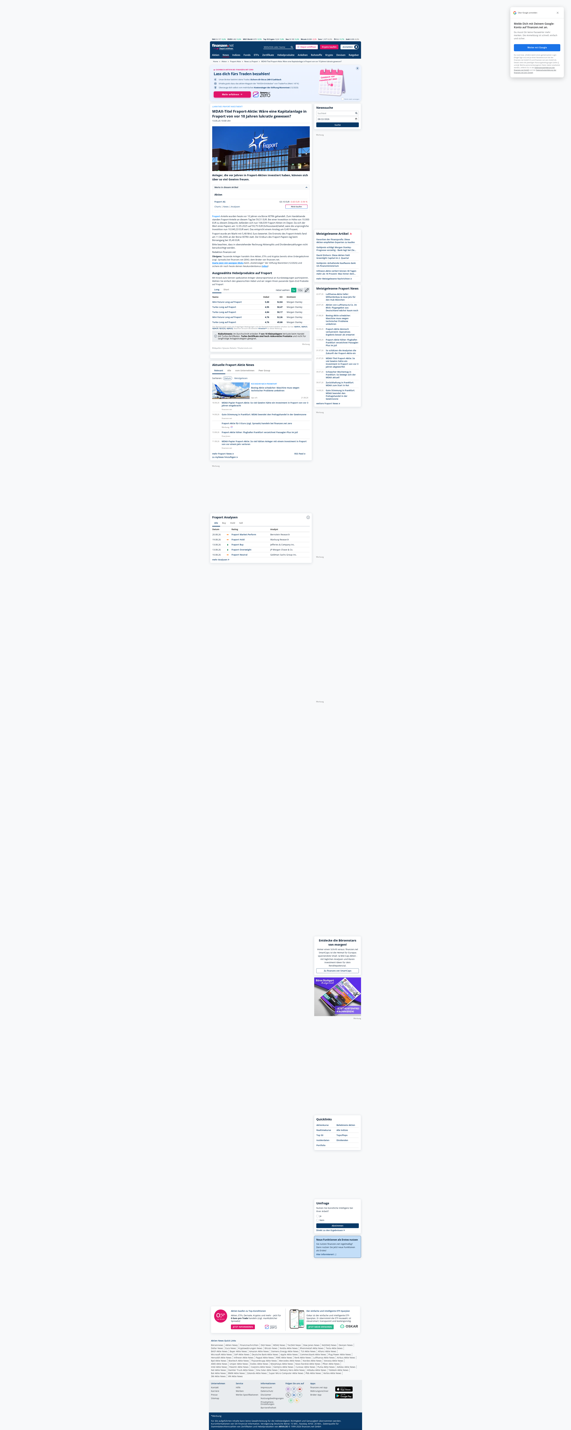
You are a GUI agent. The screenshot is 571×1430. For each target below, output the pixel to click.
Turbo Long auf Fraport (224, 307)
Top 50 (319, 1135)
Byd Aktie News (218, 1360)
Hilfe (238, 1387)
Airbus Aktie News (346, 1357)
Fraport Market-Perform (244, 534)
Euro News (230, 1348)
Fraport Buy (238, 544)
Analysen (235, 206)
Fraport (216, 216)
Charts (217, 206)
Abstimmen (337, 1225)
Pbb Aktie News (313, 1373)
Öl (335, 39)
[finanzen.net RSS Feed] (296, 1400)
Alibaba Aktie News (316, 1370)
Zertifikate (268, 55)
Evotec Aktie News (259, 1363)
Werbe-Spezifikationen (247, 1395)
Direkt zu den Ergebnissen (329, 1230)
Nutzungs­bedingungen (272, 1398)
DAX (213, 39)
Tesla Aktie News (334, 1348)
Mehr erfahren (230, 94)
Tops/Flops (342, 1135)
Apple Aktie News (289, 1354)
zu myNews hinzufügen (224, 457)
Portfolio (320, 1145)
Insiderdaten (322, 1140)
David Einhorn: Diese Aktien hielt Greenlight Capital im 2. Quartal (333, 256)
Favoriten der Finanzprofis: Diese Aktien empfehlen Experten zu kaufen (335, 241)
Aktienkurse (322, 1125)
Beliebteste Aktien (346, 1125)
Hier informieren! (325, 1254)
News (226, 55)
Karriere (215, 1391)
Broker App (315, 1395)
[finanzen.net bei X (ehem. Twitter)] (288, 1395)
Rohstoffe (316, 55)
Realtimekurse (323, 1130)
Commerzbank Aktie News (313, 1354)
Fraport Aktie (235, 61)
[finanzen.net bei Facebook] (294, 1389)
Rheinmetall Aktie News (312, 1348)
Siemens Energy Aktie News (285, 1351)
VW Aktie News (235, 1376)
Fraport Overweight (241, 549)
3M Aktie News (218, 1376)
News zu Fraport (251, 61)
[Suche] (292, 47)
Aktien (215, 55)
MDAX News (279, 1345)
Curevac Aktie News (305, 1367)
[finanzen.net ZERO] (261, 94)
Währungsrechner (319, 1391)
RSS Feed (299, 453)
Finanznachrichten (249, 1345)
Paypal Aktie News (265, 1357)
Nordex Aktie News (312, 1360)
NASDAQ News (329, 1345)
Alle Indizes (342, 1130)
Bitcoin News (271, 1348)
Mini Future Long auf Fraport (227, 302)
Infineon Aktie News (244, 1357)
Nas (287, 39)
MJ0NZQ (230, 328)
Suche (338, 124)
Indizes (236, 55)
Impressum (266, 1387)
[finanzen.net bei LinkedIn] (294, 1395)
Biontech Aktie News (239, 1360)
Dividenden (342, 1140)
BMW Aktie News (236, 1373)
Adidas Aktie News (346, 1367)
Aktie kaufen (296, 206)
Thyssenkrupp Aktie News (264, 1360)
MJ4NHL (297, 327)
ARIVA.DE (283, 1426)
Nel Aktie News (218, 1370)
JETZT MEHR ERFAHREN (320, 1326)
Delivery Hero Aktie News (292, 1370)
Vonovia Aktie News (333, 1360)
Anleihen (303, 55)
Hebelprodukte (285, 55)
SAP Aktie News (242, 1354)
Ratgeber (354, 55)
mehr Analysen (220, 559)
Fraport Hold (238, 539)
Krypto (329, 55)
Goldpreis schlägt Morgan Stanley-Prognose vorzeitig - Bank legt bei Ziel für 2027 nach (335, 249)
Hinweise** (262, 328)
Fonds (247, 55)
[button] (307, 47)
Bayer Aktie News (238, 1351)
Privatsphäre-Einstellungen (267, 1403)
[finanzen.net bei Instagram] (288, 1389)
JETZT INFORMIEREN (243, 1326)
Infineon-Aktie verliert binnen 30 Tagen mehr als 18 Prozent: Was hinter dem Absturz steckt (336, 272)
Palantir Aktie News (239, 1367)
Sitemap (215, 1398)
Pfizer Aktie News (331, 1363)
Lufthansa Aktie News (324, 1357)
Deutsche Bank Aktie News (265, 1354)
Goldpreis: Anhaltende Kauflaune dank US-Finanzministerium (336, 264)
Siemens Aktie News (283, 1367)
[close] (557, 13)
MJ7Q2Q (222, 328)
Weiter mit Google (537, 47)
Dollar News (217, 1348)
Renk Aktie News (302, 1357)
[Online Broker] (223, 48)
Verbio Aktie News (332, 1373)
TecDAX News (294, 1345)
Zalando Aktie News (257, 1373)
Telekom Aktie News (338, 1370)
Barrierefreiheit (268, 1408)
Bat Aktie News (218, 1373)
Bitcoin (303, 39)
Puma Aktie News (326, 1367)
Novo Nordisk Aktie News (307, 1363)
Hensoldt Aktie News (221, 1357)
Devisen (340, 55)
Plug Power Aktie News (339, 1354)
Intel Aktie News (219, 1367)
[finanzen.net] (223, 45)
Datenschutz (267, 1391)
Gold (348, 39)
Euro (320, 39)
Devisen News (346, 1345)
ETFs (256, 55)
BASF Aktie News (219, 1351)
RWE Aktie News (284, 1357)
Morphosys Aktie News (281, 1363)
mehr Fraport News (222, 453)
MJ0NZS (304, 327)
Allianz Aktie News (327, 1351)
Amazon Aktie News (259, 1351)
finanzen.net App (318, 1387)
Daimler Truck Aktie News (241, 1370)
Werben (240, 1391)
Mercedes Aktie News (290, 1360)
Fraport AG (219, 201)
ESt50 (230, 39)
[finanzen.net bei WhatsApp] (291, 1400)
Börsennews (217, 1345)
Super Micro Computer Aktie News (286, 1373)
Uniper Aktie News (239, 1363)
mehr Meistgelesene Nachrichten (333, 278)
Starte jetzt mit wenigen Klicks (228, 262)
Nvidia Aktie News (289, 1348)
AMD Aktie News (219, 1363)
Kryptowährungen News (250, 1348)
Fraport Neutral (239, 554)
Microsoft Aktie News (221, 1354)
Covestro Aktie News (261, 1367)
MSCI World (247, 39)
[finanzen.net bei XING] (299, 1395)
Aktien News (231, 1345)
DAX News (266, 1345)
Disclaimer (266, 1395)
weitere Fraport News (327, 403)
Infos (264, 266)
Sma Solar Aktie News (267, 1370)
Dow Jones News (311, 1345)
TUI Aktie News (308, 1351)
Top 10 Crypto (268, 39)
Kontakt (215, 1387)
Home (215, 61)
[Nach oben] (355, 1427)
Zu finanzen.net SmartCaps (337, 970)
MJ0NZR (215, 328)
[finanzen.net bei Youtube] (299, 1389)
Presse (214, 1395)
